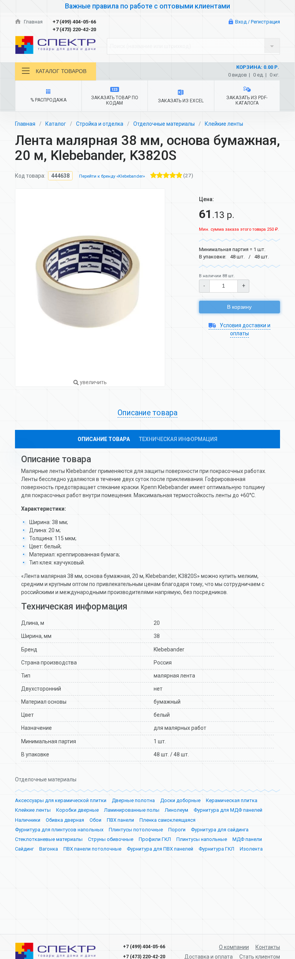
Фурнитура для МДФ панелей (228, 810)
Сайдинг (24, 849)
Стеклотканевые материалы (49, 839)
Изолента (251, 849)
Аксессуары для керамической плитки (60, 800)
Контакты (267, 947)
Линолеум (176, 810)
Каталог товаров (61, 71)
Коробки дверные (77, 810)
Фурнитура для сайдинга (220, 829)
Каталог (55, 124)
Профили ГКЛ (155, 839)
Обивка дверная (65, 820)
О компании (234, 947)
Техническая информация (178, 439)
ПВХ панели (120, 820)
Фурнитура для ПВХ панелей (160, 849)
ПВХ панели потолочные (92, 849)
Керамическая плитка (231, 800)
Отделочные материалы (164, 124)
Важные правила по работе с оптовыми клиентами (147, 6)
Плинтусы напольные (201, 839)
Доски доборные (180, 800)
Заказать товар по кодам (114, 100)
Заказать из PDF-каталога (246, 100)
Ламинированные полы (131, 810)
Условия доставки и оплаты (244, 329)
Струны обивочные (110, 839)
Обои (95, 820)
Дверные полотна (133, 800)
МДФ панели (247, 839)
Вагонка (48, 849)
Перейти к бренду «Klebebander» (112, 176)
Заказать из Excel (181, 100)
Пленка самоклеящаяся (167, 820)
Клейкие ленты (224, 124)
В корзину (239, 307)
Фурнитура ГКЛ (216, 849)
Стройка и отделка (99, 124)
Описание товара (104, 439)
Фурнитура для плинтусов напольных (59, 829)
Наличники (27, 820)
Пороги (177, 829)
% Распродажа (48, 100)
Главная (33, 22)
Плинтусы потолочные (136, 829)
